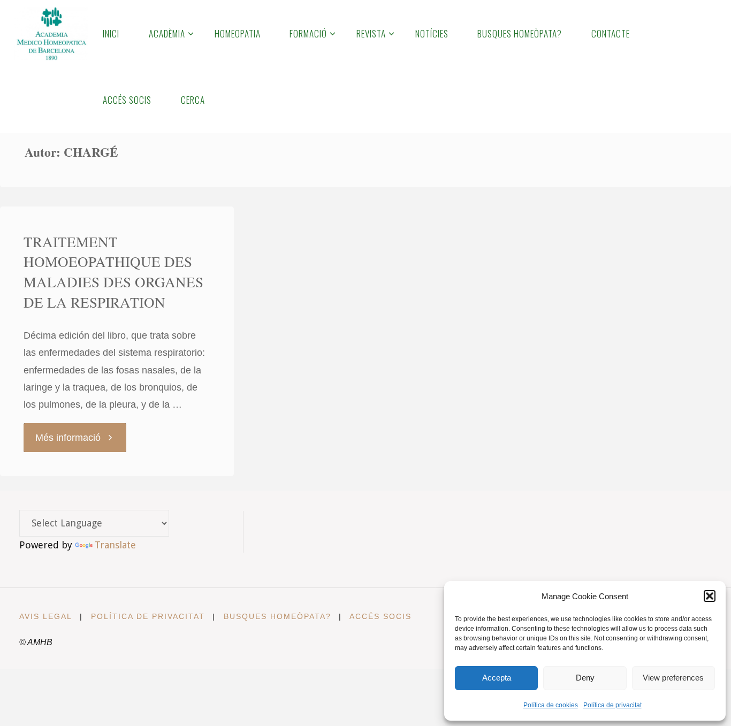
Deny (585, 677)
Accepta (496, 677)
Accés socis (380, 616)
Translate (115, 545)
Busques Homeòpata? (277, 616)
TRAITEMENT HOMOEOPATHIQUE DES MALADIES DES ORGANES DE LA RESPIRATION (113, 272)
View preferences (673, 677)
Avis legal (45, 616)
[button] (709, 596)
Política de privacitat (612, 705)
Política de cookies (550, 705)
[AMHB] (51, 33)
